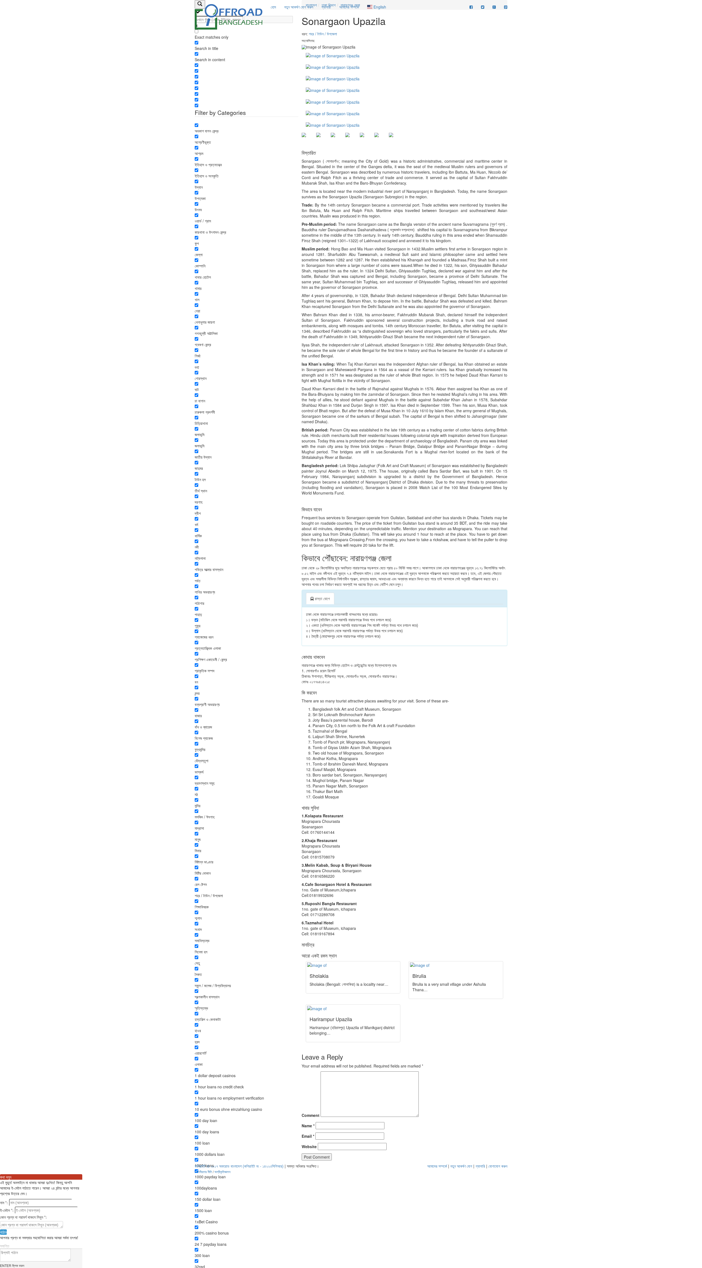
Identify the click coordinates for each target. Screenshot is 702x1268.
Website (309, 1146)
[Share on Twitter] (322, 139)
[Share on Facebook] (308, 139)
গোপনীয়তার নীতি (203, 1171)
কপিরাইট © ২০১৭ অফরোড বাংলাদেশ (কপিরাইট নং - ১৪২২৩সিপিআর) (239, 1166)
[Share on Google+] (337, 139)
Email (308, 1136)
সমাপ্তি (4, 1246)
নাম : (4, 1202)
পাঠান (3, 1232)
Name (308, 1125)
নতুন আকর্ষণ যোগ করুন (298, 7)
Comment (310, 1115)
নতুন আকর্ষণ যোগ (461, 1166)
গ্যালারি (480, 1166)
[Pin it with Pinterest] (366, 139)
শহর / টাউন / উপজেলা (323, 33)
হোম (273, 7)
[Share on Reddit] (351, 139)
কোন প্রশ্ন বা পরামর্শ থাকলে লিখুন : (23, 1217)
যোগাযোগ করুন (497, 1166)
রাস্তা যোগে (322, 598)
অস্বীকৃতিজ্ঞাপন (222, 1171)
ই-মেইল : (7, 1210)
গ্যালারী (326, 7)
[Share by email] (395, 139)
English (379, 7)
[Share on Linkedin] (380, 139)
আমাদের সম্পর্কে (349, 7)
